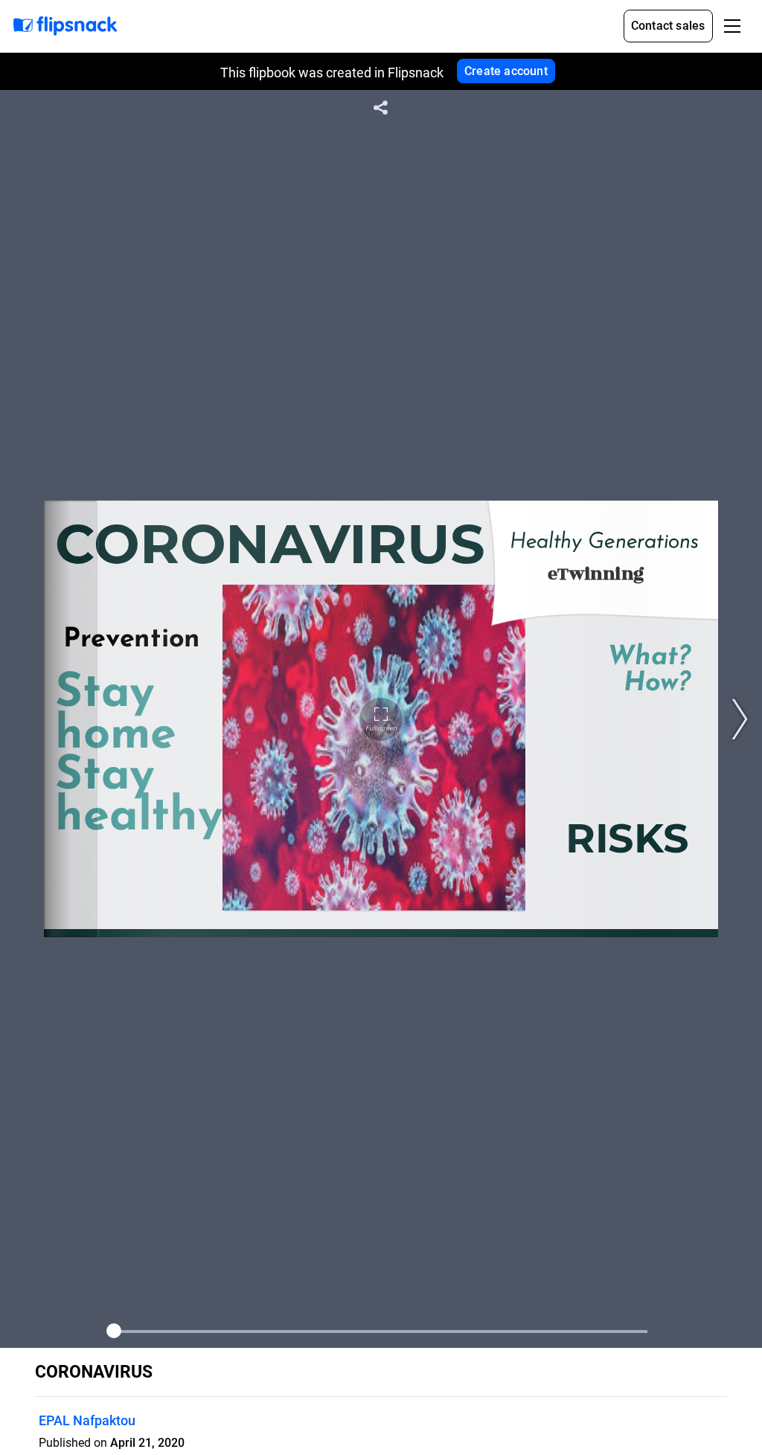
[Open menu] (732, 26)
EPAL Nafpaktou (87, 1420)
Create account (506, 71)
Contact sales (668, 26)
